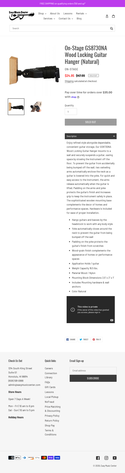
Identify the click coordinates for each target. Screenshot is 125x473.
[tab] (91, 136)
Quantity (69, 105)
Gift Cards (50, 387)
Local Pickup (51, 396)
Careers (49, 368)
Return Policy (52, 420)
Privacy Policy (52, 415)
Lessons (49, 392)
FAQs (47, 382)
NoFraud (49, 401)
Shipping (69, 80)
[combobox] (62, 28)
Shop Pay (50, 425)
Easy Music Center (109, 465)
